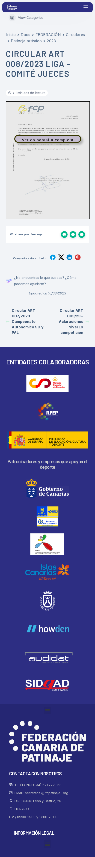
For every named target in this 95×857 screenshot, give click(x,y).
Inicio (11, 34)
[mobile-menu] (85, 7)
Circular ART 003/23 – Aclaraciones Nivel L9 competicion (71, 321)
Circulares (75, 34)
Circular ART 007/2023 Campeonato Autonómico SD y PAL (28, 321)
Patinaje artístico (26, 41)
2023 (51, 41)
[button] (47, 710)
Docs (25, 34)
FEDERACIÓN (48, 34)
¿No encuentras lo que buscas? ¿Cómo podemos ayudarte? (45, 280)
